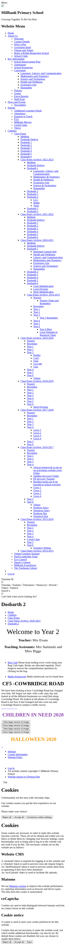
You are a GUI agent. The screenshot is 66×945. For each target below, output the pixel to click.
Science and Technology (33, 79)
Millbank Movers (23, 122)
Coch (36, 358)
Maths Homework (17, 676)
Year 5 (36, 323)
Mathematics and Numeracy (35, 76)
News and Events (16, 102)
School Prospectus (23, 67)
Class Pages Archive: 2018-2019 (37, 381)
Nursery (37, 297)
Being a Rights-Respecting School (31, 53)
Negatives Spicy (41, 510)
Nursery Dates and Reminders (49, 302)
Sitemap (12, 751)
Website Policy (15, 757)
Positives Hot (40, 513)
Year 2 (36, 312)
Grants (17, 93)
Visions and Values (23, 50)
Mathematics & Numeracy (46, 176)
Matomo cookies (17, 886)
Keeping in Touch (23, 116)
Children (12, 130)
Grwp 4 (37, 438)
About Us (13, 36)
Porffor (37, 355)
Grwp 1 (37, 430)
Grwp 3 (37, 435)
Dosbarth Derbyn (29, 139)
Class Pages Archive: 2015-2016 (37, 519)
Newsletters (20, 105)
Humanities (26, 87)
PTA (16, 119)
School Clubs (21, 56)
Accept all (19, 817)
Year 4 (36, 320)
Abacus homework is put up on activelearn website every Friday (47, 470)
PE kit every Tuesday (44, 479)
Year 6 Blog (46, 329)
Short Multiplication (43, 292)
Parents (11, 107)
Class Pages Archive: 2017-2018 (37, 409)
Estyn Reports (21, 96)
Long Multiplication (43, 286)
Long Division (40, 289)
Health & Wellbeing (43, 179)
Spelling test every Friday (46, 476)
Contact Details (22, 41)
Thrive (17, 128)
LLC (35, 199)
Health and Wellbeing (31, 82)
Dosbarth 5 (26, 153)
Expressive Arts (28, 84)
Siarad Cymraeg (22, 562)
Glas (35, 366)
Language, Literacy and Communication (41, 73)
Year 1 (36, 309)
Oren (35, 361)
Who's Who (20, 44)
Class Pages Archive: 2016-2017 (37, 447)
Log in (11, 573)
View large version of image (16, 722)
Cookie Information (18, 754)
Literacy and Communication (48, 257)
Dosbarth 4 (26, 151)
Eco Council (20, 559)
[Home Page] (2, 5)
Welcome (19, 38)
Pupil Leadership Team (25, 556)
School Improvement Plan (27, 61)
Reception (38, 306)
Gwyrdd (37, 363)
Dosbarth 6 (26, 156)
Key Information (16, 59)
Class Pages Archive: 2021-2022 (37, 214)
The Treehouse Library (25, 568)
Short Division (40, 407)
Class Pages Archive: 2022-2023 (37, 159)
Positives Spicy (41, 507)
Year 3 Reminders (49, 317)
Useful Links (20, 125)
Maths (36, 202)
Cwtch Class (33, 539)
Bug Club (13, 662)
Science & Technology (44, 185)
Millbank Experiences (25, 565)
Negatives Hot (40, 516)
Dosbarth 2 (26, 145)
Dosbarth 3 (26, 148)
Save (29, 942)
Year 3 (36, 315)
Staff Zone (19, 99)
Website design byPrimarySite (24, 776)
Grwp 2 (37, 433)
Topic (36, 205)
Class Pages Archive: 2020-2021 (37, 240)
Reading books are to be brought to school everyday (47, 483)
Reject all (7, 817)
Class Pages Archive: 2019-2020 (37, 338)
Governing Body (22, 47)
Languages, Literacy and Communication (45, 172)
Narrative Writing (42, 548)
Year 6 (36, 326)
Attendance (20, 113)
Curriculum (20, 70)
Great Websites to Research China (49, 333)
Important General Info (45, 251)
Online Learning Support (26, 553)
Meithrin (25, 136)
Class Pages (20, 133)
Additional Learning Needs (28, 110)
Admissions (20, 64)
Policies (18, 90)
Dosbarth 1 (26, 142)
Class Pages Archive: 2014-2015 (43, 294)
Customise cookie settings (39, 817)
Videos (36, 378)
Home (11, 33)
